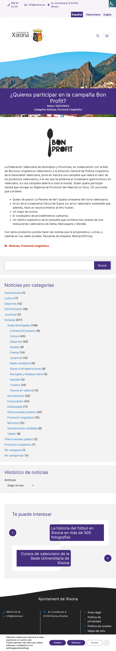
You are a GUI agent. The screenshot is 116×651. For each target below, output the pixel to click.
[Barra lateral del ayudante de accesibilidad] (112, 3)
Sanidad (15, 379)
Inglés (107, 14)
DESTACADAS (13, 309)
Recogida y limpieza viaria (26, 374)
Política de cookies (99, 626)
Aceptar (57, 642)
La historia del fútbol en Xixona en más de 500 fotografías (72, 532)
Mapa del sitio (96, 630)
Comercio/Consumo (22, 330)
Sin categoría (13, 450)
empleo (14, 347)
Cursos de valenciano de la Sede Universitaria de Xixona (45, 558)
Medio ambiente (20, 363)
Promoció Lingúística (70, 109)
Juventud (10, 314)
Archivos (10, 480)
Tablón (11, 433)
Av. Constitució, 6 (57, 611)
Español (77, 14)
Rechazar (76, 642)
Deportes (10, 303)
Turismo (15, 385)
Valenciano (93, 14)
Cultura (9, 298)
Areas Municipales (18, 325)
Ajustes (94, 642)
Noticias (51, 109)
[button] (97, 35)
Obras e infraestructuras (25, 368)
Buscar (102, 265)
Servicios (13, 423)
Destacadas (14, 406)
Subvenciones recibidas (22, 428)
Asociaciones (13, 292)
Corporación (15, 401)
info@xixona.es (36, 4)
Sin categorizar (14, 455)
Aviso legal (94, 612)
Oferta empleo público (21, 412)
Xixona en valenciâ (22, 390)
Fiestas (14, 352)
